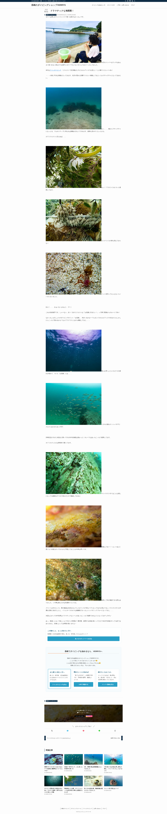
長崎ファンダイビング (51, 14)
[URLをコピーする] (115, 730)
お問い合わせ (97, 808)
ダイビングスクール (76, 808)
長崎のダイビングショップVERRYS (48, 5)
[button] (51, 730)
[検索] (134, 1)
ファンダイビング (55, 70)
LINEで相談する (83, 684)
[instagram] (128, 1)
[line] (130, 1)
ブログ (104, 808)
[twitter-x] (125, 1)
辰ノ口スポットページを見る (83, 638)
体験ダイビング (65, 808)
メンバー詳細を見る (108, 684)
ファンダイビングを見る (59, 684)
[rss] (132, 1)
